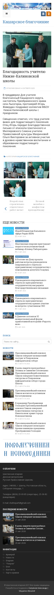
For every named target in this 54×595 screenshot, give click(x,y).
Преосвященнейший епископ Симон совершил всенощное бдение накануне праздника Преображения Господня (30, 427)
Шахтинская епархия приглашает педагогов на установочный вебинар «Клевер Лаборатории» (33, 246)
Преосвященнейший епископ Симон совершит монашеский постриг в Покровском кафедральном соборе (31, 357)
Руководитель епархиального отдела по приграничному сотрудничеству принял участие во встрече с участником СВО (32, 302)
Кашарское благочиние (28, 156)
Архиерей (10, 554)
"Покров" (10, 563)
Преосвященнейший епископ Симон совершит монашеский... (31, 515)
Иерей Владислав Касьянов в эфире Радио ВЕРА (30, 232)
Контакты (10, 569)
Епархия (9, 560)
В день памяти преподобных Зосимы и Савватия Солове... (30, 527)
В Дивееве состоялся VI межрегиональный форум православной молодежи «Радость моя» (33, 320)
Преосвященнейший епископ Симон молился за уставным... (31, 538)
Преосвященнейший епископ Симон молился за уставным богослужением (30, 393)
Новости (10, 557)
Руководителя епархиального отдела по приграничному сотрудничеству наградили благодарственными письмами (31, 284)
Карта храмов (12, 572)
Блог (8, 566)
